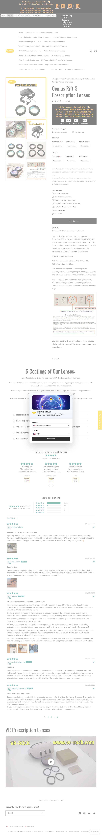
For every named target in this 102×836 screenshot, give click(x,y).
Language (35, 430)
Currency (35, 422)
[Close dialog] (71, 394)
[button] (51, 426)
